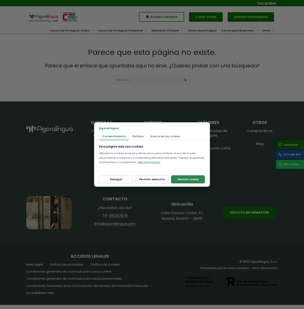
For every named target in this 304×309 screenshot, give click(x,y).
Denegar (116, 179)
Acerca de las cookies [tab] (165, 136)
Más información (149, 162)
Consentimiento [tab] (114, 136)
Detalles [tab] (138, 136)
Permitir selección (152, 179)
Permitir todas (188, 179)
